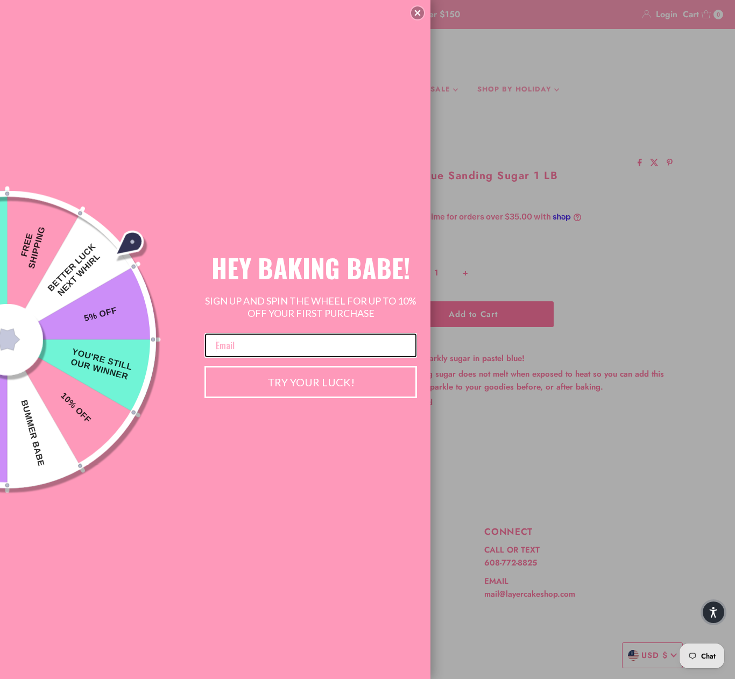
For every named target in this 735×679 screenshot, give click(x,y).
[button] (417, 12)
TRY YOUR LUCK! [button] (311, 382)
